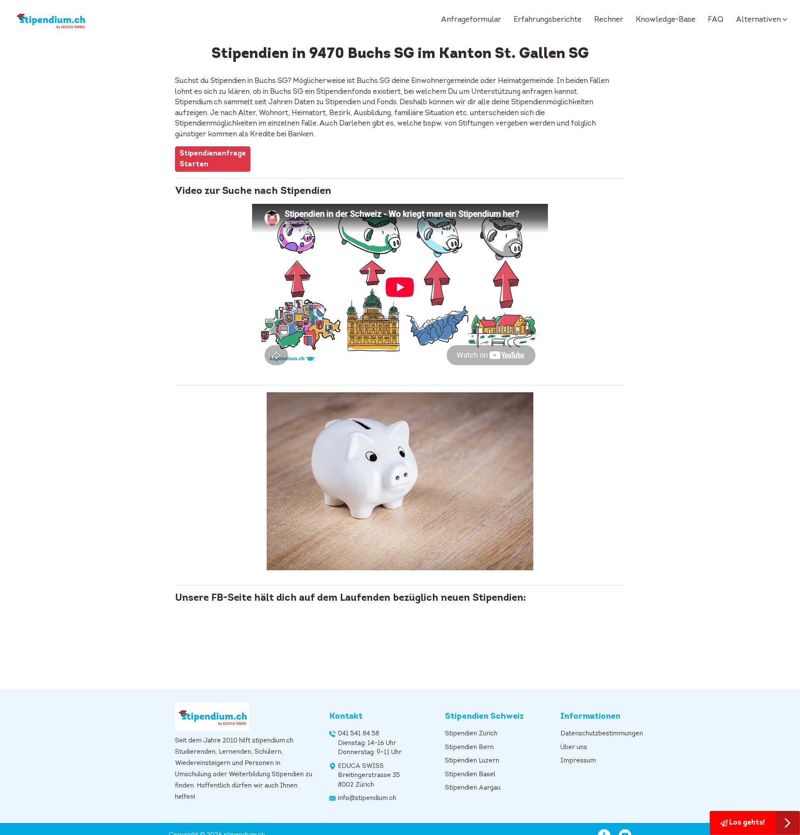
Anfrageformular (471, 20)
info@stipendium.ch (367, 798)
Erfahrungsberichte (548, 20)
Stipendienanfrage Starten (213, 159)
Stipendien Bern (469, 748)
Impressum (578, 761)
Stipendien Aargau (472, 788)
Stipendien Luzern (472, 761)
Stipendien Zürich (471, 734)
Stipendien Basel (470, 775)
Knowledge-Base (665, 20)
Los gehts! (746, 822)
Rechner (608, 20)
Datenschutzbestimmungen (601, 734)
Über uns (573, 748)
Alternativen (758, 20)
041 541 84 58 (358, 734)
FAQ (715, 20)
